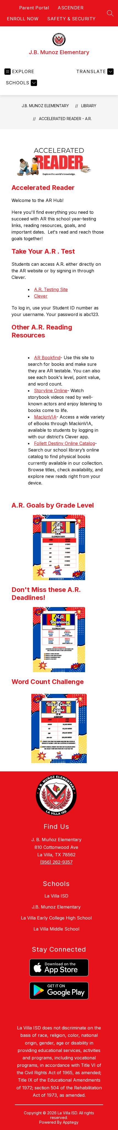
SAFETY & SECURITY (71, 18)
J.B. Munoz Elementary (45, 105)
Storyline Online (50, 390)
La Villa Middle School (56, 929)
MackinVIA (45, 417)
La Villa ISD (56, 896)
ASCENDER (70, 7)
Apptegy (70, 1122)
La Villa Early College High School (56, 918)
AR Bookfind (47, 357)
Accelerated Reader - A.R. (65, 118)
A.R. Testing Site (51, 289)
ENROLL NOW (22, 18)
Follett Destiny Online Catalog (64, 443)
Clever (40, 296)
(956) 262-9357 (56, 862)
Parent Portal (34, 7)
